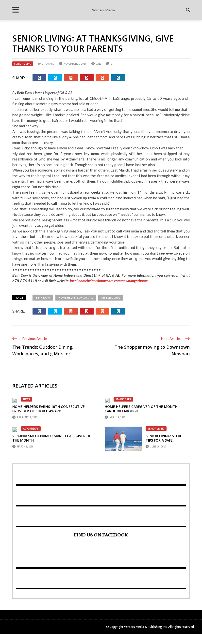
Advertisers (123, 399)
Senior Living (22, 63)
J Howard (48, 63)
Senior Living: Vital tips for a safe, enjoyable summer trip (167, 440)
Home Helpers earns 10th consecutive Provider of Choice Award (48, 408)
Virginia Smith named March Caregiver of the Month (51, 438)
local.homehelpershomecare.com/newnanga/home (109, 280)
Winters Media (103, 10)
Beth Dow (42, 297)
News (26, 399)
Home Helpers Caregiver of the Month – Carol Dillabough (143, 408)
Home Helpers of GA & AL (75, 297)
